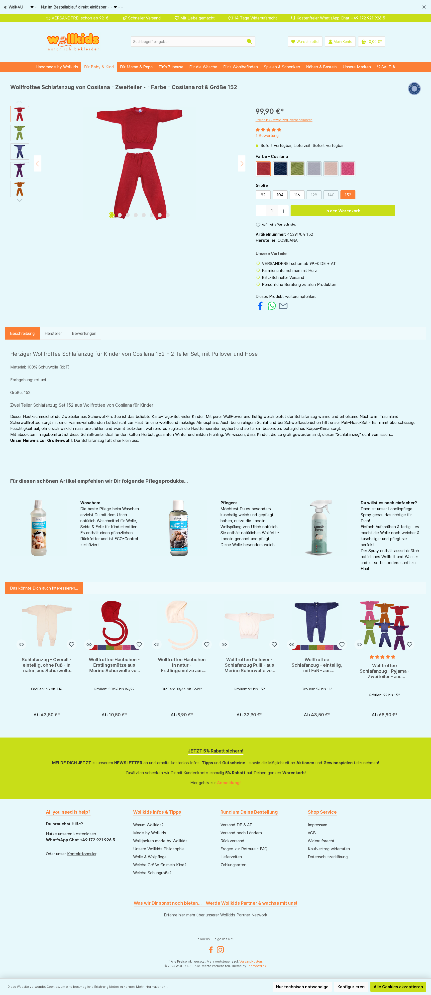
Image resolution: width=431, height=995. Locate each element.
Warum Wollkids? (148, 824)
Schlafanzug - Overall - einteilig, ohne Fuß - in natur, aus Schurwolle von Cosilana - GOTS (47, 665)
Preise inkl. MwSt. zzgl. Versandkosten (284, 120)
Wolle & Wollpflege (150, 856)
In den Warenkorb (342, 210)
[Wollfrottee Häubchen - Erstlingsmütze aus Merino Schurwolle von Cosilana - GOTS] (114, 625)
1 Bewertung (267, 135)
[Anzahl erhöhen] (283, 210)
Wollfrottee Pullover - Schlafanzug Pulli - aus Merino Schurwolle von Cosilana (249, 665)
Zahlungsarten (233, 864)
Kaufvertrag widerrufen (329, 848)
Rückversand (232, 840)
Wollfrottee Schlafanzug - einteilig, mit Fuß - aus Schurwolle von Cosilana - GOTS (317, 665)
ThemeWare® (257, 966)
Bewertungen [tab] (84, 333)
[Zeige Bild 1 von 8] (112, 215)
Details (47, 713)
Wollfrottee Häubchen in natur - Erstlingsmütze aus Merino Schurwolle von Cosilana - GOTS (182, 665)
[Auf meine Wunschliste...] (72, 644)
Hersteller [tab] (53, 333)
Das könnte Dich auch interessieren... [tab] (44, 588)
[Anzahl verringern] (261, 210)
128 (316, 195)
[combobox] (187, 41)
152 (348, 194)
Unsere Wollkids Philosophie (159, 848)
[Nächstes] (241, 163)
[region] (215, 7)
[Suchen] (249, 41)
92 (263, 194)
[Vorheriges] (37, 163)
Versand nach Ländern (241, 832)
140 (332, 195)
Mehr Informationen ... (152, 987)
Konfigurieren (351, 986)
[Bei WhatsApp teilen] (271, 305)
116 (297, 194)
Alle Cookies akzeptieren (398, 986)
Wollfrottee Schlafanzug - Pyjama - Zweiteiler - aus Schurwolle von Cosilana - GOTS (385, 671)
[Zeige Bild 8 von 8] (168, 215)
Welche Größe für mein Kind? (160, 864)
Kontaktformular (81, 853)
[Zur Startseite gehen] (73, 41)
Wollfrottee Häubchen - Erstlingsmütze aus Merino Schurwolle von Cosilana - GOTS (114, 665)
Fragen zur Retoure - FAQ (243, 848)
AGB (312, 832)
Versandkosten (250, 961)
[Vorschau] (21, 644)
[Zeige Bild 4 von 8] (136, 215)
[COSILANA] (414, 89)
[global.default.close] (424, 6)
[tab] (22, 333)
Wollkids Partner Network (243, 914)
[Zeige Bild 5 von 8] (144, 215)
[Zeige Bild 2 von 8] (120, 215)
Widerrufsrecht (321, 840)
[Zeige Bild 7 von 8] (160, 215)
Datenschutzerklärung (328, 856)
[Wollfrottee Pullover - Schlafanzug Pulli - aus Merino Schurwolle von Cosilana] (249, 625)
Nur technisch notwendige (302, 986)
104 (280, 194)
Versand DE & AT (236, 824)
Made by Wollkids (149, 832)
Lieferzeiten (231, 856)
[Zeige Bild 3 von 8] (128, 215)
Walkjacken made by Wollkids (160, 840)
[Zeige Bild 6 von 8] (152, 215)
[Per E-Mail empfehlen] (283, 305)
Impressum (317, 824)
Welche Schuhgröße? (152, 872)
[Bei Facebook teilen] (260, 305)
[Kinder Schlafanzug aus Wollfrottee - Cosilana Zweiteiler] (139, 163)
